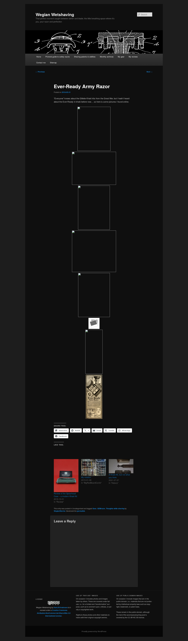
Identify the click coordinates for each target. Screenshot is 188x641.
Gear (94, 508)
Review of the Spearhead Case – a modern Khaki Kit (65, 495)
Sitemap (53, 62)
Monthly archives (107, 56)
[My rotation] (93, 467)
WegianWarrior (60, 511)
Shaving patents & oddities (85, 56)
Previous (40, 71)
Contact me (41, 62)
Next (149, 71)
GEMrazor (101, 508)
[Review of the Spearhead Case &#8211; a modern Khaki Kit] (66, 475)
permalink (81, 511)
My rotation (86, 477)
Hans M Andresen (61, 607)
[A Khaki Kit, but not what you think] (121, 466)
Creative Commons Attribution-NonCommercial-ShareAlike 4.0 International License (53, 613)
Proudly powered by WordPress (94, 631)
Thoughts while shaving (115, 508)
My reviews (133, 56)
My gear (121, 56)
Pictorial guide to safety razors (57, 56)
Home (38, 56)
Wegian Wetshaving (55, 14)
